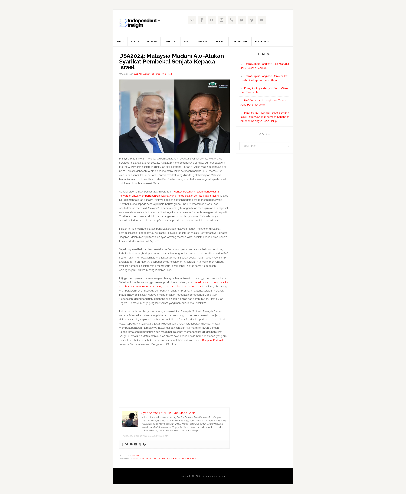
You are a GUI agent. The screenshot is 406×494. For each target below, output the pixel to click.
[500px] (140, 444)
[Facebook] (122, 444)
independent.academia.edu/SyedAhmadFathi (145, 436)
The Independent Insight (139, 23)
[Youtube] (131, 444)
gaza (157, 458)
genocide (165, 458)
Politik (135, 455)
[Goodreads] (135, 444)
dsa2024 (149, 458)
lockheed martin (180, 458)
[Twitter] (126, 444)
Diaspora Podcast (212, 340)
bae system (138, 458)
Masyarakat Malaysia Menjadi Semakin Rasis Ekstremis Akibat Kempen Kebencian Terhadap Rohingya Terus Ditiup (264, 117)
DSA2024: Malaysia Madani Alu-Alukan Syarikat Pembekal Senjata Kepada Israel (171, 61)
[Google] (144, 444)
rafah (193, 458)
